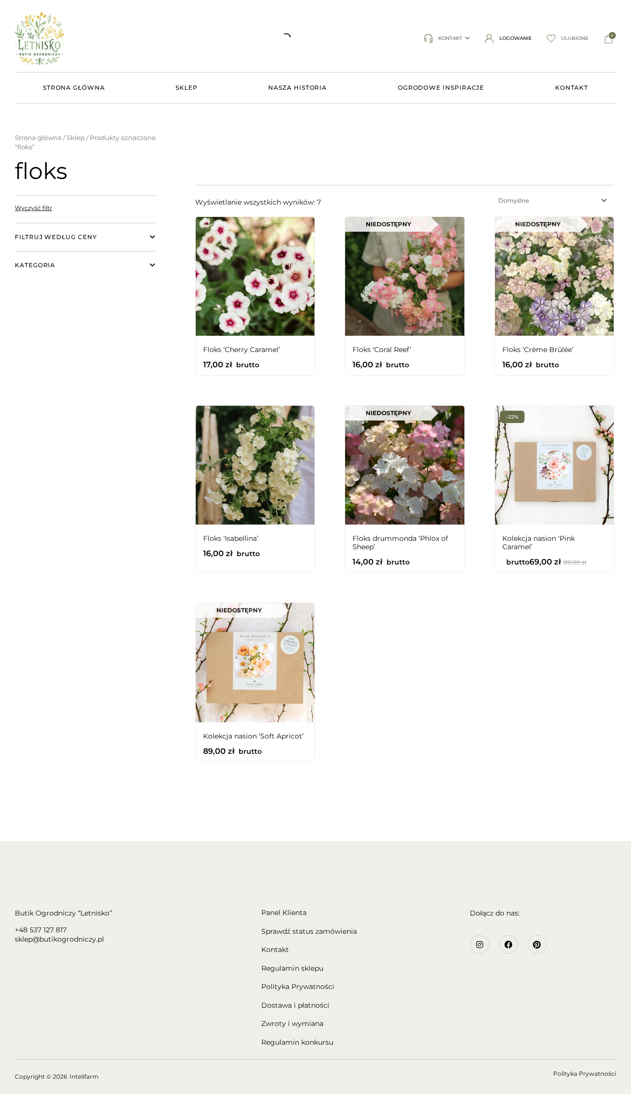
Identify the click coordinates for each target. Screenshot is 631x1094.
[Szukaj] (160, 38)
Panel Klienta (284, 913)
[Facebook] (508, 944)
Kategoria (35, 265)
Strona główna (38, 137)
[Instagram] (479, 944)
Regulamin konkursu (297, 1042)
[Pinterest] (536, 944)
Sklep (76, 137)
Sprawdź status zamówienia (309, 931)
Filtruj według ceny (56, 237)
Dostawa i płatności (295, 1005)
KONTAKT (571, 87)
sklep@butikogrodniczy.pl (59, 939)
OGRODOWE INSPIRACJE (441, 87)
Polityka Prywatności (297, 987)
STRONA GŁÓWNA (74, 87)
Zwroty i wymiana (292, 1024)
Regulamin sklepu (292, 968)
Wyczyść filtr (33, 208)
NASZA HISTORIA (297, 87)
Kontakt (275, 950)
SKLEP (186, 87)
